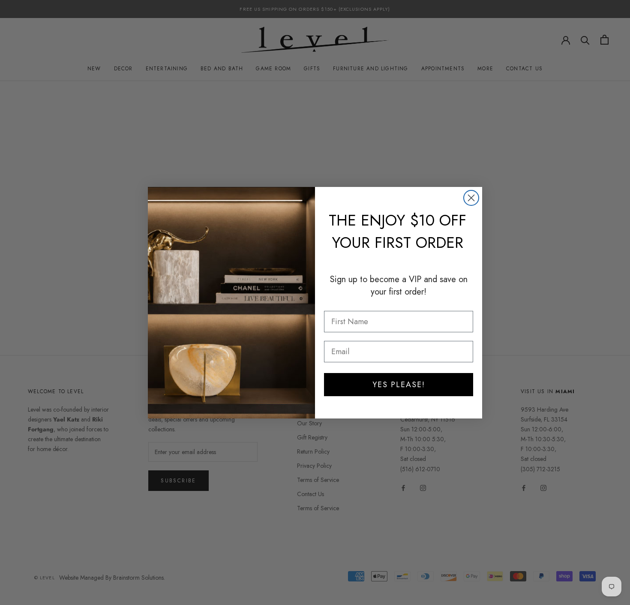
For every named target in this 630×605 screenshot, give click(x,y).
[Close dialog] (471, 197)
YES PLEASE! (398, 384)
